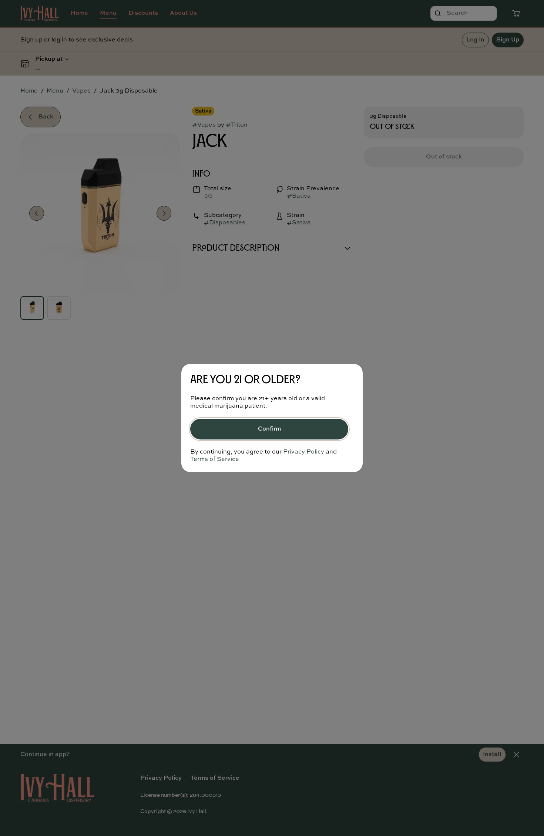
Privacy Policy (303, 452)
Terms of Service (214, 459)
